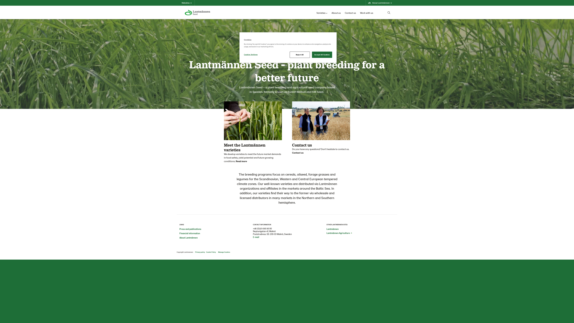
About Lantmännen (188, 237)
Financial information (189, 233)
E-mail (256, 237)
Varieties (320, 12)
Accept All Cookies (322, 55)
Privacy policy (200, 252)
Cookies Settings (251, 54)
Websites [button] (186, 2)
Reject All (300, 55)
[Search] (389, 12)
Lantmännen (332, 229)
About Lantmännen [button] (381, 2)
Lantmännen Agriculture (338, 233)
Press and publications (190, 229)
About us (336, 12)
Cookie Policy (211, 252)
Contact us (350, 12)
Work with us (366, 12)
